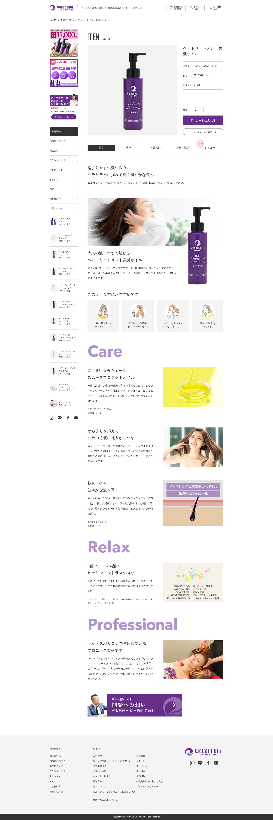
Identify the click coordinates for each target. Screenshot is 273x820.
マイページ (141, 766)
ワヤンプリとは (57, 160)
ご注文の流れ (99, 766)
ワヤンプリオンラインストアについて (112, 761)
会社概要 (140, 771)
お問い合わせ (56, 208)
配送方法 (97, 781)
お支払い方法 (99, 771)
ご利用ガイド (56, 170)
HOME (53, 20)
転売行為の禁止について (105, 799)
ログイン (140, 761)
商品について (56, 150)
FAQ (52, 189)
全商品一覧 (65, 20)
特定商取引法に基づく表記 (149, 781)
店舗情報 (140, 776)
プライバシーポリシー (147, 786)
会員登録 (140, 755)
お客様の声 (55, 199)
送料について (99, 786)
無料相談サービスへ (62, 117)
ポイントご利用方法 (103, 776)
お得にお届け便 (57, 141)
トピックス (55, 179)
